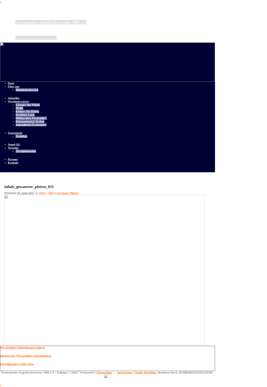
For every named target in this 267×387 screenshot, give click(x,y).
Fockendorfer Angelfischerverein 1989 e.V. (50, 22)
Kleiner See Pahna (27, 111)
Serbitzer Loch (25, 114)
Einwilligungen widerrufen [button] (17, 364)
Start (11, 83)
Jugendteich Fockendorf (31, 124)
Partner (13, 159)
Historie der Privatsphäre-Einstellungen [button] (25, 355)
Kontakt (13, 162)
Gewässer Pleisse (67, 193)
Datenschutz (104, 372)
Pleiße (19, 108)
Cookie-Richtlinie (145, 372)
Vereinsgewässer (18, 101)
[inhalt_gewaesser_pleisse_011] (104, 344)
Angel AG (14, 144)
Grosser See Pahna (28, 104)
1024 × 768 (46, 193)
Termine (13, 147)
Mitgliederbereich (27, 89)
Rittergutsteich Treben (30, 121)
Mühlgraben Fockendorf (31, 118)
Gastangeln (15, 132)
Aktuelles (14, 98)
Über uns (13, 86)
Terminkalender (26, 151)
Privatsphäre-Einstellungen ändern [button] (22, 347)
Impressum (124, 372)
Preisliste (21, 136)
